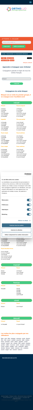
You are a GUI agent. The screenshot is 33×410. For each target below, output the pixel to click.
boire (2, 341)
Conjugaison (9, 53)
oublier (12, 346)
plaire (26, 346)
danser (8, 348)
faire (2, 338)
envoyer (18, 338)
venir (12, 341)
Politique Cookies (13, 396)
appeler (21, 341)
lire (11, 343)
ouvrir (2, 349)
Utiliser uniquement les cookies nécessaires (16, 234)
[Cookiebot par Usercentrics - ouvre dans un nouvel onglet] (24, 174)
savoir (8, 343)
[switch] (29, 204)
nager (7, 349)
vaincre (20, 349)
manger (13, 338)
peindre (28, 345)
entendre (21, 346)
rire (21, 348)
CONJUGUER (6, 46)
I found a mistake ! (5, 60)
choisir (15, 343)
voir (6, 338)
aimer (16, 341)
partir (23, 343)
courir (2, 346)
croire (25, 341)
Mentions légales (5, 396)
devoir (28, 338)
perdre (3, 345)
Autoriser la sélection (16, 230)
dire (5, 340)
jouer (8, 340)
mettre (27, 340)
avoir (23, 338)
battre (12, 348)
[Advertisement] (15, 22)
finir (9, 338)
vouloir (13, 340)
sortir (17, 345)
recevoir (12, 345)
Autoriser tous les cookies (17, 225)
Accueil (3, 53)
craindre (25, 348)
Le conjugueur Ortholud (21, 53)
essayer (22, 345)
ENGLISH (30, 62)
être (2, 340)
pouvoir (18, 340)
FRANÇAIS (25, 62)
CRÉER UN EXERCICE (19, 46)
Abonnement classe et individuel (25, 396)
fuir (11, 349)
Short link (12, 60)
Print (4, 58)
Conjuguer (16, 83)
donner (17, 348)
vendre (3, 343)
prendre (7, 341)
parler (7, 346)
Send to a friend (10, 58)
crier (16, 346)
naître (7, 345)
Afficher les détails (23, 220)
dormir (3, 348)
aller (23, 340)
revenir (15, 349)
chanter (28, 343)
